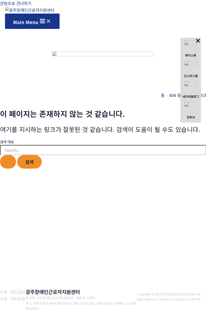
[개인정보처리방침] (18, 295)
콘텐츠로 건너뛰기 (15, 3)
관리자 (195, 299)
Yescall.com (182, 299)
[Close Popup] (198, 41)
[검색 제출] (8, 162)
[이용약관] (4, 295)
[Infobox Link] (190, 49)
